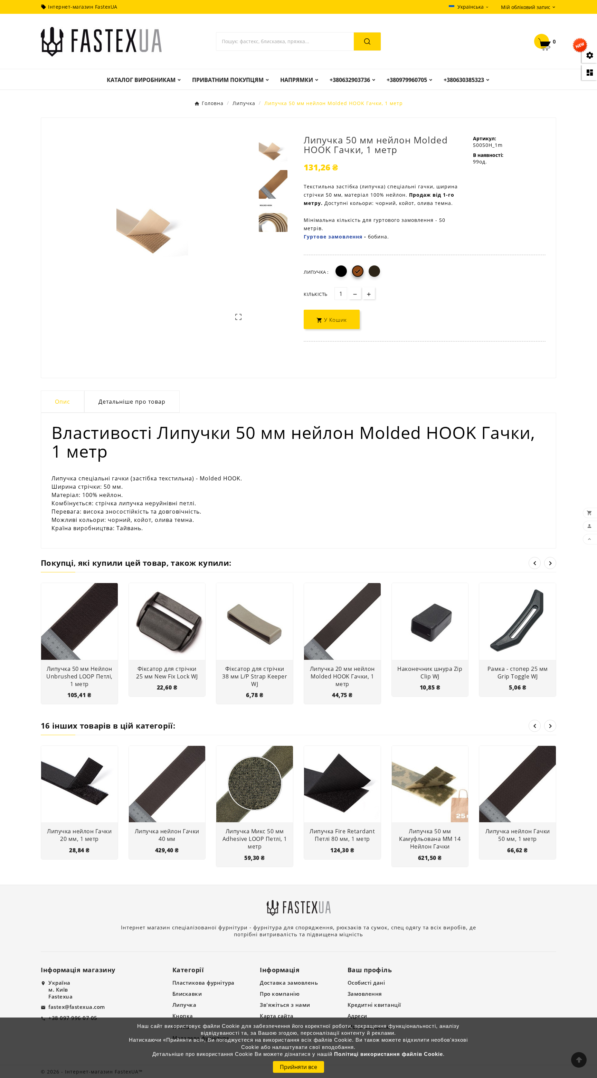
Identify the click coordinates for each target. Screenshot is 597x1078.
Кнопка (182, 1015)
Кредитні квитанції (374, 1004)
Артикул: (484, 138)
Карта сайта (277, 1015)
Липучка (184, 1004)
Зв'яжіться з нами (285, 1004)
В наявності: (488, 155)
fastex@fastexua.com (76, 1006)
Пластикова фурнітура (203, 982)
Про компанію (280, 993)
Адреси (357, 1015)
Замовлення (365, 993)
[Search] (367, 41)
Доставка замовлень (289, 982)
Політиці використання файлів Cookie (388, 1054)
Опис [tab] (62, 401)
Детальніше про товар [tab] (131, 401)
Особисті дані (366, 982)
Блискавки (187, 993)
